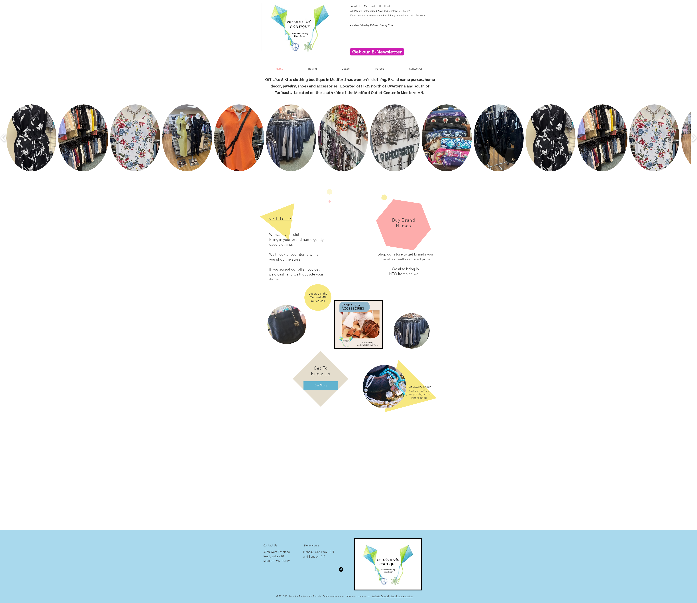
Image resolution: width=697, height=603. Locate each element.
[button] (416, 69)
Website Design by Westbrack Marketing (392, 596)
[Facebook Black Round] (341, 569)
